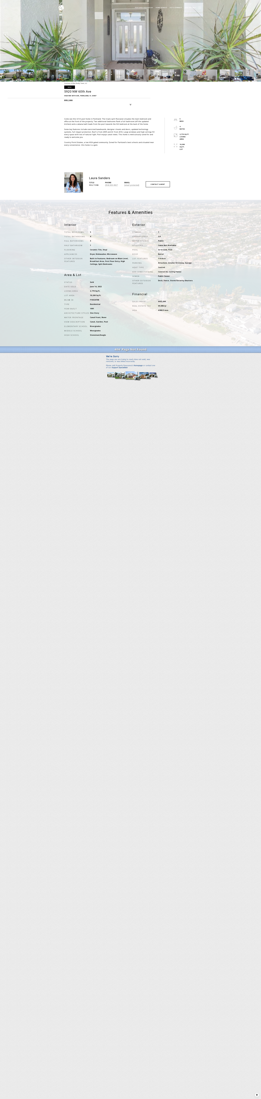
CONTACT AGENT (158, 184)
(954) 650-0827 (111, 185)
